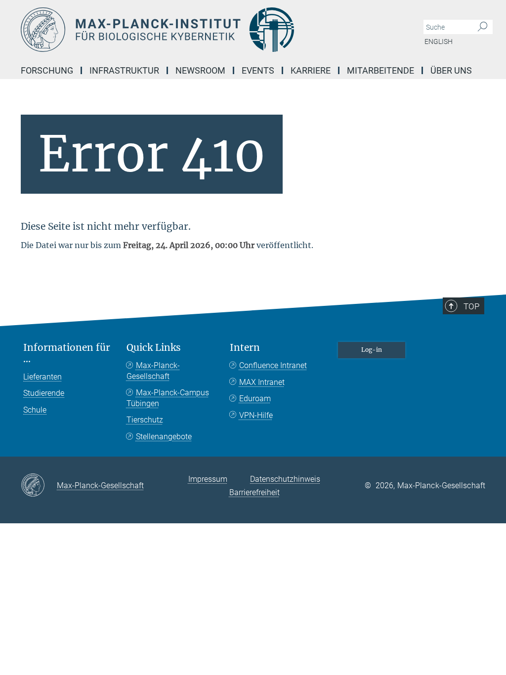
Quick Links (153, 347)
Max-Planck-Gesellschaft (153, 371)
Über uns (451, 70)
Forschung (47, 70)
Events (258, 70)
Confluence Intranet (273, 365)
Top (471, 306)
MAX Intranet (262, 382)
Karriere (311, 70)
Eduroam (255, 398)
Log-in (371, 349)
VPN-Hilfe (256, 415)
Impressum (207, 479)
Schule (34, 410)
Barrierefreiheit (254, 492)
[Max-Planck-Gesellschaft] (39, 486)
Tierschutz (144, 419)
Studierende (43, 393)
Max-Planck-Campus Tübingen (167, 398)
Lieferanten (42, 376)
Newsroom (200, 70)
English (438, 41)
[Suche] (482, 27)
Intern (245, 347)
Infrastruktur (124, 70)
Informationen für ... (66, 353)
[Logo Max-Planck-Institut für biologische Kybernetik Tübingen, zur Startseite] (206, 29)
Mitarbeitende (380, 70)
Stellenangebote (164, 436)
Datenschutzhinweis (285, 479)
